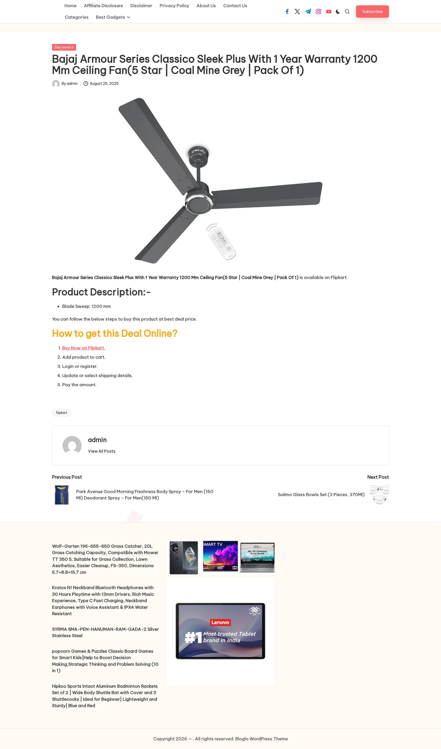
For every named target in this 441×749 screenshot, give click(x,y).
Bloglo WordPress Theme (261, 739)
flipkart (61, 413)
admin (97, 439)
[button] (372, 11)
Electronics (64, 47)
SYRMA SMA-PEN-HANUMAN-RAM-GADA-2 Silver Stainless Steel (105, 632)
